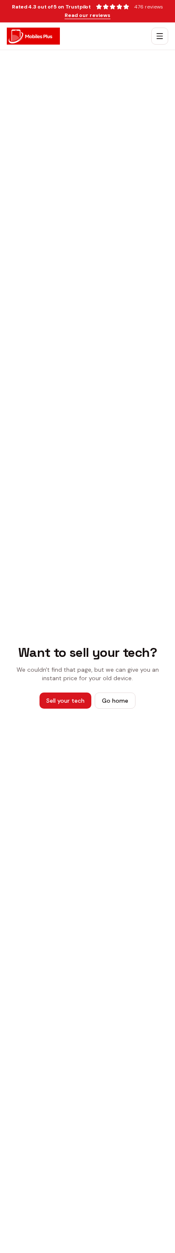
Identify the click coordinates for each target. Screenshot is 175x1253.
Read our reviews (87, 15)
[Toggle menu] (159, 36)
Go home (115, 700)
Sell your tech (65, 700)
